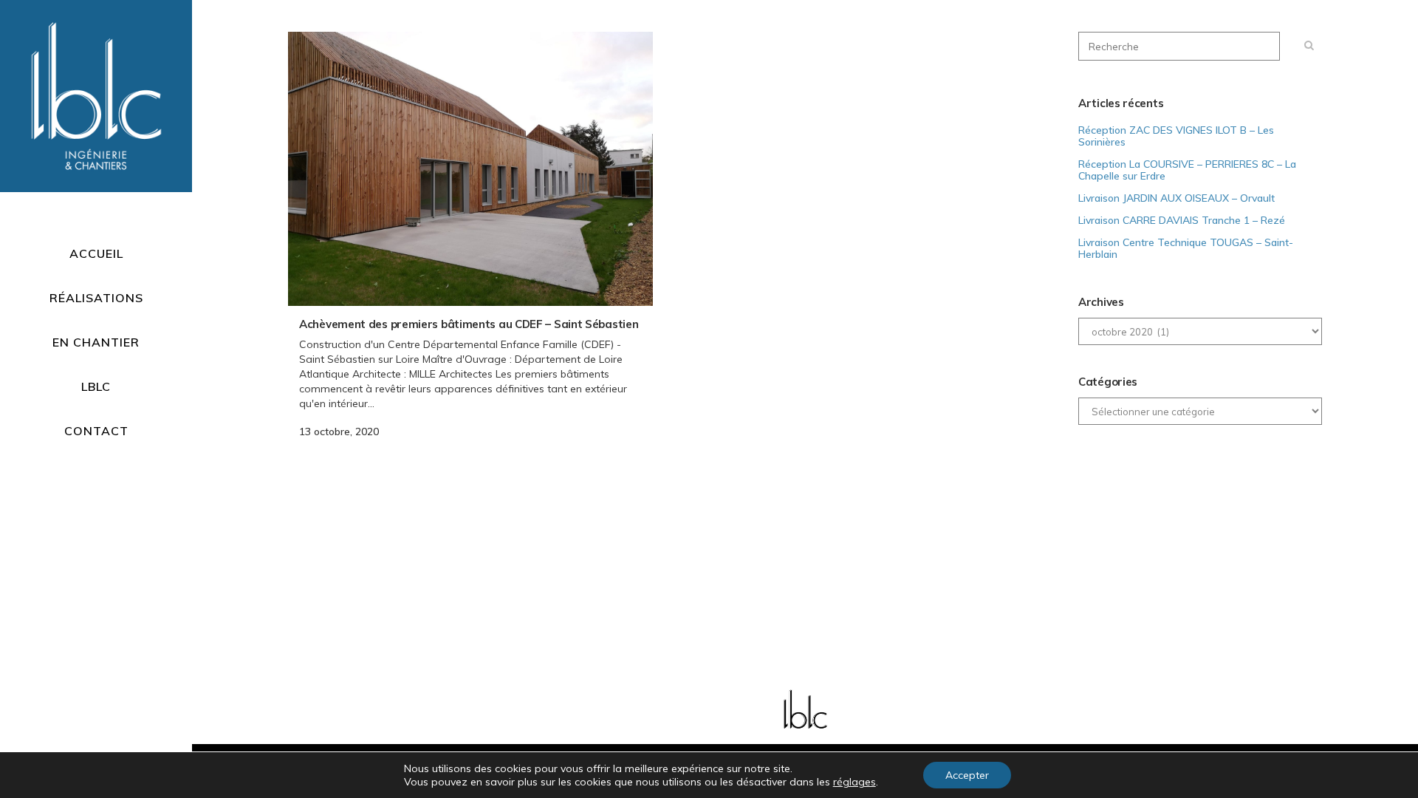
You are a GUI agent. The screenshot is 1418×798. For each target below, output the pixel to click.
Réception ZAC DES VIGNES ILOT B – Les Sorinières (1176, 136)
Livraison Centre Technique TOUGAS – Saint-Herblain (1185, 248)
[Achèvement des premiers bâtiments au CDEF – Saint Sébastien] (470, 169)
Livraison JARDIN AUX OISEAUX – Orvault (1176, 198)
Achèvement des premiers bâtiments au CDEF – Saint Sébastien (468, 324)
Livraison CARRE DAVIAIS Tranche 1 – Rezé (1181, 220)
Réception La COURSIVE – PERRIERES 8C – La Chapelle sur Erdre (1187, 170)
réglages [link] (854, 781)
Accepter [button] (967, 775)
